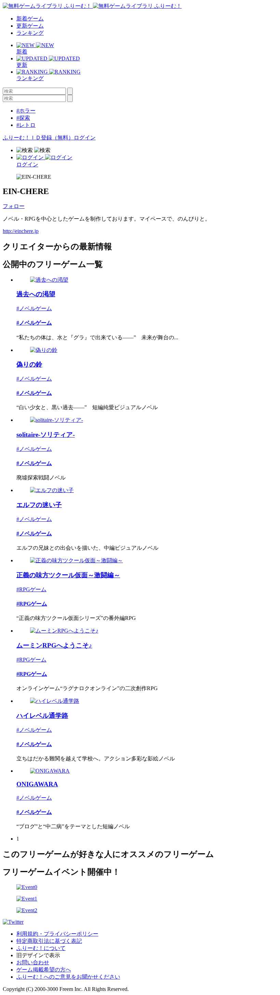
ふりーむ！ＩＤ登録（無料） (38, 137)
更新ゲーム (30, 26)
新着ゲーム (30, 18)
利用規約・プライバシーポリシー (57, 934)
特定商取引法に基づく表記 (49, 941)
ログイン (85, 137)
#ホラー (26, 111)
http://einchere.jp (21, 231)
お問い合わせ (32, 962)
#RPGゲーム (31, 589)
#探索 (23, 118)
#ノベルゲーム (34, 308)
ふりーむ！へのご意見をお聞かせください (68, 977)
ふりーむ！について (41, 948)
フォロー (14, 206)
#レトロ (26, 125)
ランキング (30, 33)
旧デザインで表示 (38, 955)
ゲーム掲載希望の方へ (43, 969)
